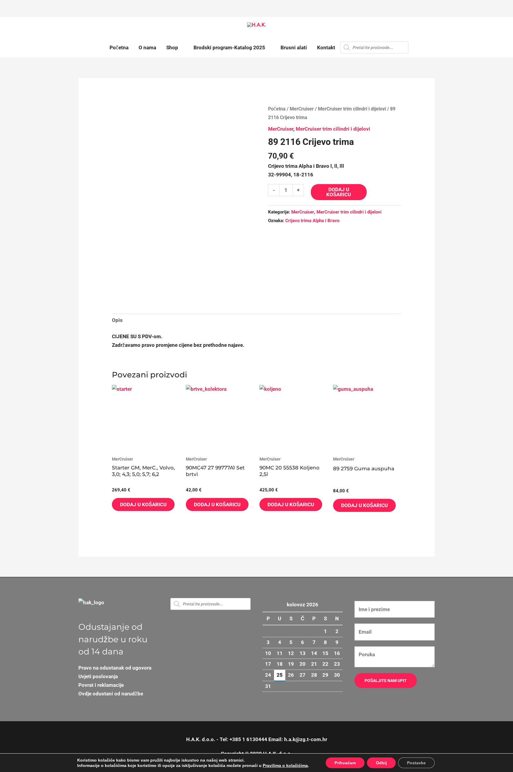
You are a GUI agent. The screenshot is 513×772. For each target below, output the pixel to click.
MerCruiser (302, 109)
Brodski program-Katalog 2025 (229, 47)
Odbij (381, 762)
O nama (147, 47)
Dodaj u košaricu (338, 191)
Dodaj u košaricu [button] (143, 504)
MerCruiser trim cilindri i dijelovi (352, 109)
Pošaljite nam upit (386, 680)
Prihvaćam (345, 762)
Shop (172, 47)
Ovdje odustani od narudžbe (110, 694)
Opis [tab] (117, 320)
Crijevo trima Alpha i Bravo (312, 220)
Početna (119, 47)
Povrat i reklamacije (101, 685)
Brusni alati (294, 47)
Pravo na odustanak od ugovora (114, 668)
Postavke (416, 762)
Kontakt (326, 47)
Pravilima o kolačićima (285, 765)
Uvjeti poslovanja (98, 676)
